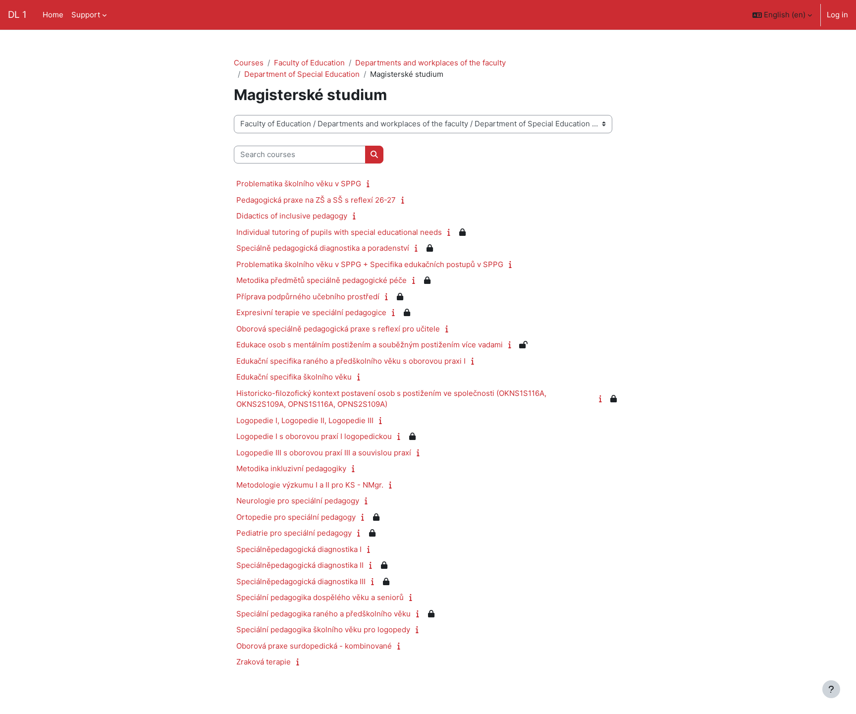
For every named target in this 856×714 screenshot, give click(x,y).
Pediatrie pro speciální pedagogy (294, 533)
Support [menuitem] (85, 14)
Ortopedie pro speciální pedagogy (296, 517)
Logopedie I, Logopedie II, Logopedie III (305, 420)
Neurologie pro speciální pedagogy (297, 500)
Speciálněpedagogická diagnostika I (299, 549)
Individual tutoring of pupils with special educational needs (339, 232)
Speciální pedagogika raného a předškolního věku (323, 613)
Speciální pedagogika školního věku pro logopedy (323, 629)
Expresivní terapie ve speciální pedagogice (311, 312)
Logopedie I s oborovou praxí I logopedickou (314, 436)
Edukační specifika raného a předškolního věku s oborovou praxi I (351, 361)
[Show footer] (831, 689)
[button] (782, 15)
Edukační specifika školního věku (294, 377)
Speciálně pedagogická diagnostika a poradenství (322, 248)
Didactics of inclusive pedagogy (291, 215)
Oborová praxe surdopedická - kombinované (314, 646)
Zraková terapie (263, 661)
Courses (249, 62)
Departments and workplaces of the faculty (430, 62)
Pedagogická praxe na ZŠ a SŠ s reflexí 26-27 (316, 200)
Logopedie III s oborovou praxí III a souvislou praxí (323, 452)
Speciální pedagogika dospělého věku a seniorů (320, 597)
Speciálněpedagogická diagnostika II (300, 565)
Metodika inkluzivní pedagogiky (291, 468)
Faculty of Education (309, 62)
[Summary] (370, 183)
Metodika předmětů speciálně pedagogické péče (321, 280)
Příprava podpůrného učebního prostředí (307, 296)
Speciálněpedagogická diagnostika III (301, 581)
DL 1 (17, 14)
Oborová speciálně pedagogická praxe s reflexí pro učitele (338, 328)
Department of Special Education (302, 74)
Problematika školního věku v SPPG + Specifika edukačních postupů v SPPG (369, 264)
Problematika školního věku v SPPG (298, 183)
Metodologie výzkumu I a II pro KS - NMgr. (309, 485)
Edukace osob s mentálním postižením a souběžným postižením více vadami (369, 344)
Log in (837, 14)
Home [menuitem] (53, 14)
